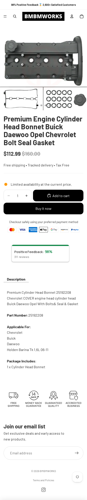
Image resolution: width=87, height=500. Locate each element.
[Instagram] (43, 489)
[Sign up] (76, 453)
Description (16, 279)
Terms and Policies (43, 480)
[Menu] (5, 16)
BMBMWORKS (48, 470)
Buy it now (43, 208)
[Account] (72, 16)
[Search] (15, 16)
